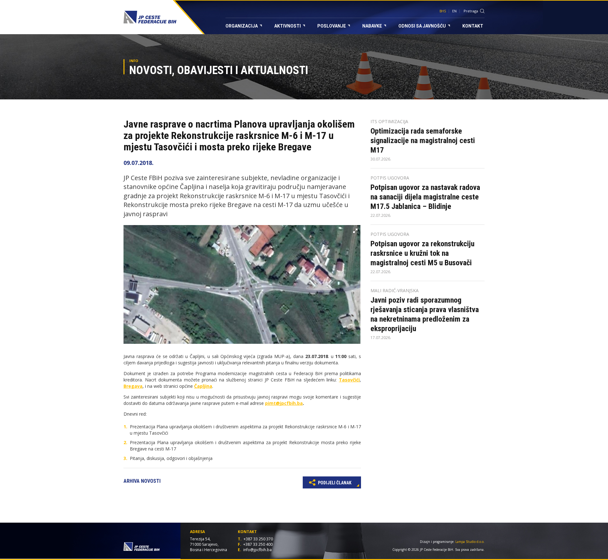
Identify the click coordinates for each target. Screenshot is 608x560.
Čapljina (203, 386)
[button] (355, 231)
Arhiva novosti (142, 481)
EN (454, 11)
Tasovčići (349, 380)
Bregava (133, 386)
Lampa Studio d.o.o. (469, 541)
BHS (443, 11)
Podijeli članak (334, 482)
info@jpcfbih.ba (257, 549)
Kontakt (472, 25)
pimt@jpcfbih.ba (284, 403)
